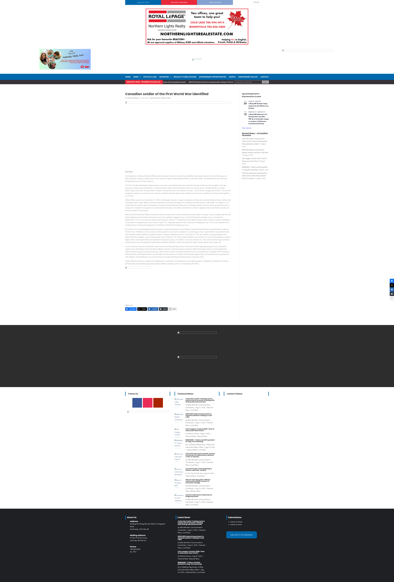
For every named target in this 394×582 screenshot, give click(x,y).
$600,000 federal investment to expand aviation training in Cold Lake (190, 82)
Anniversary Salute (248, 77)
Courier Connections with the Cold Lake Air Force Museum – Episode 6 (246, 408)
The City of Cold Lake (195, 473)
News (135, 77)
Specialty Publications (185, 77)
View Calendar (246, 128)
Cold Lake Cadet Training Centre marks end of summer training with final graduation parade (254, 141)
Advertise (164, 77)
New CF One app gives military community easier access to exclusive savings (198, 481)
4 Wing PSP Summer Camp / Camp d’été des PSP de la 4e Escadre (258, 105)
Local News (194, 410)
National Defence (133, 98)
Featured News (155, 98)
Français (256, 2)
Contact (264, 77)
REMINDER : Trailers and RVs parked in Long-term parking (200, 441)
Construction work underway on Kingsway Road (199, 495)
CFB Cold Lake (150, 77)
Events (232, 77)
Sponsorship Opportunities (212, 77)
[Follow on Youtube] (249, 2)
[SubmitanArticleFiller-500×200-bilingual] (307, 51)
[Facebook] (392, 281)
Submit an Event (236, 524)
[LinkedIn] (392, 289)
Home (128, 77)
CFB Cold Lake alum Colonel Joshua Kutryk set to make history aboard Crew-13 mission (254, 175)
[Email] (392, 294)
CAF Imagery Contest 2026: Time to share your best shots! (200, 430)
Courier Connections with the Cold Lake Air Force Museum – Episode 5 (246, 438)
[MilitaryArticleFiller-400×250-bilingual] (197, 333)
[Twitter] (392, 285)
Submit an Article (215, 2)
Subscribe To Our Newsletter (241, 535)
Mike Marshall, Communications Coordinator (244, 412)
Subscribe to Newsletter (179, 2)
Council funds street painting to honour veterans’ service (199, 469)
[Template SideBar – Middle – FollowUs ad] (197, 358)
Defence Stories (193, 434)
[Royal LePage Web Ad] (197, 44)
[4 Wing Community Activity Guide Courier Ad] (65, 69)
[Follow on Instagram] (244, 2)
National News (166, 98)
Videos (257, 418)
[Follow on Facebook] (239, 2)
